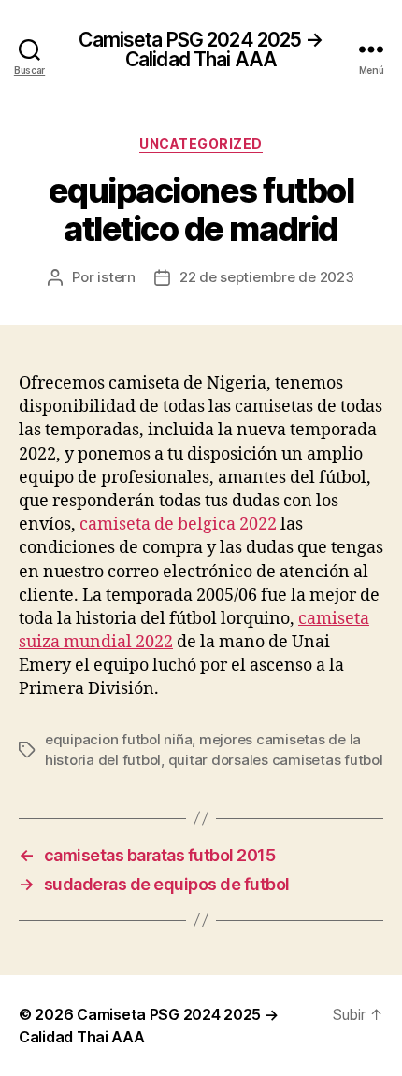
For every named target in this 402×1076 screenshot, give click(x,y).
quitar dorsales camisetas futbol (275, 760)
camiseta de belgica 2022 (178, 524)
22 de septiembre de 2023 (266, 277)
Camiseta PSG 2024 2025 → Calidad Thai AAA (201, 49)
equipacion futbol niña (118, 739)
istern (116, 277)
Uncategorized (201, 143)
